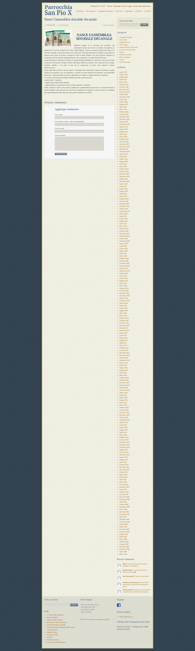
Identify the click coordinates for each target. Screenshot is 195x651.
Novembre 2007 (124, 514)
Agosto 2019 (123, 273)
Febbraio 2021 (124, 228)
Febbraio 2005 (124, 542)
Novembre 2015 (124, 385)
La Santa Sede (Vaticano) (55, 615)
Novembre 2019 (124, 266)
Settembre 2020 (124, 241)
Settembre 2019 (124, 271)
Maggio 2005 (123, 534)
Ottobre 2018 (123, 298)
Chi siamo (79, 11)
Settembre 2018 (124, 301)
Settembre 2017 (124, 330)
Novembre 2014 (124, 415)
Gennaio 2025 (123, 114)
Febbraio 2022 (124, 199)
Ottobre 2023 (123, 149)
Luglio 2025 (123, 99)
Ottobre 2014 (123, 417)
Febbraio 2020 (124, 258)
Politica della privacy (126, 617)
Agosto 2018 (123, 303)
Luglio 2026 (123, 72)
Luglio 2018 (123, 306)
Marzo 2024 (123, 137)
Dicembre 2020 (124, 233)
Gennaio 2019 (123, 291)
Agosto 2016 (123, 363)
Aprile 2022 (123, 194)
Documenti (90, 11)
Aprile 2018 (123, 313)
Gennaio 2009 (123, 504)
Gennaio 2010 (123, 494)
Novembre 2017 (124, 325)
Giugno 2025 (123, 102)
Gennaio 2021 (123, 231)
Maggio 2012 (123, 460)
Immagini (117, 6)
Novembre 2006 (124, 522)
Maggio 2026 (123, 77)
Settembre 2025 (124, 97)
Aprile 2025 (123, 107)
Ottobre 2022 (123, 179)
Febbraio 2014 (124, 437)
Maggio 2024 (123, 132)
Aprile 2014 (123, 432)
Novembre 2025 (124, 92)
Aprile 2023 (123, 164)
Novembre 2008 (124, 507)
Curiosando (123, 40)
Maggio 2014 (123, 430)
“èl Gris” (110, 6)
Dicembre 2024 (124, 117)
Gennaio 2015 (123, 410)
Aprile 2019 (123, 283)
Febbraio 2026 (124, 84)
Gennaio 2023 (123, 171)
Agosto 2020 (123, 243)
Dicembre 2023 (124, 144)
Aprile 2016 (123, 373)
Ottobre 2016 (123, 358)
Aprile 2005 (123, 537)
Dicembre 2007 (124, 512)
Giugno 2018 (123, 308)
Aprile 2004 (123, 552)
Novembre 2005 (124, 532)
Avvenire (49, 637)
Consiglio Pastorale (105, 11)
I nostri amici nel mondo (142, 6)
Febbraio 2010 (124, 492)
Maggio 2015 (123, 400)
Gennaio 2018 (123, 320)
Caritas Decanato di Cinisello (56, 625)
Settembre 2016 (124, 360)
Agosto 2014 (123, 422)
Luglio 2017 (123, 335)
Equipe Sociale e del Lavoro (128, 47)
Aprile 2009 (123, 502)
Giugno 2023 (123, 159)
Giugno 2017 (123, 338)
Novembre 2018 (124, 296)
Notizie (121, 52)
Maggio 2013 (123, 450)
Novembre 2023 (124, 147)
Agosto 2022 (123, 184)
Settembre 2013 (124, 447)
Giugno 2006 (123, 524)
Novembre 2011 (124, 470)
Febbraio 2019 (124, 288)
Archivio (138, 11)
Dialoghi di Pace (124, 42)
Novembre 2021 (124, 206)
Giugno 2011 (123, 477)
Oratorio (118, 11)
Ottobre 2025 (123, 94)
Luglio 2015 (123, 395)
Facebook (119, 605)
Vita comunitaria (64, 25)
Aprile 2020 (123, 253)
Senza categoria (124, 57)
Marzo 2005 (123, 539)
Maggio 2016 (123, 370)
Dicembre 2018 (124, 293)
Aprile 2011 (123, 479)
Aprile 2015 (123, 402)
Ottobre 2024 (123, 122)
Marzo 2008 (123, 509)
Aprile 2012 (123, 462)
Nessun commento (109, 25)
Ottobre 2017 (123, 328)
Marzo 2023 (123, 166)
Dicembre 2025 (124, 89)
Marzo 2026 (123, 82)
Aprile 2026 (123, 79)
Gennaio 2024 (123, 142)
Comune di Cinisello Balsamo (56, 642)
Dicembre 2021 (124, 204)
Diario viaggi (127, 6)
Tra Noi (121, 60)
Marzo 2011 (123, 482)
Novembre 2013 (124, 445)
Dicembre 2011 (124, 467)
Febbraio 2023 (124, 169)
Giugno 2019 (123, 278)
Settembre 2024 (124, 124)
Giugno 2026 (123, 74)
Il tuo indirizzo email (69, 121)
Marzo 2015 (123, 405)
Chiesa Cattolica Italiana (55, 620)
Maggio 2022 (123, 191)
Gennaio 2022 (123, 201)
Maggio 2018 (123, 310)
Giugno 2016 (123, 368)
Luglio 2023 (123, 156)
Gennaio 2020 (123, 261)
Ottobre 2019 (123, 268)
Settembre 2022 (124, 181)
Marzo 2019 (123, 286)
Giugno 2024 (123, 129)
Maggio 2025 (123, 104)
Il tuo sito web (59, 128)
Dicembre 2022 (124, 174)
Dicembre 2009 (124, 497)
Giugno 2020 (123, 248)
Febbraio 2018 (124, 318)
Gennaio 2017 (123, 350)
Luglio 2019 (123, 276)
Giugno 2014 (123, 427)
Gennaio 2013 (123, 452)
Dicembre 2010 (124, 487)
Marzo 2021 (123, 226)
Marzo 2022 (123, 196)
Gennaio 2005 (123, 544)
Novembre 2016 (124, 355)
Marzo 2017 (123, 345)
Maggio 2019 (123, 281)
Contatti (147, 11)
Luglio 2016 (123, 365)
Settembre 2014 (124, 420)
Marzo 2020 (123, 256)
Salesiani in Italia (52, 635)
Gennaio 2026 (123, 87)
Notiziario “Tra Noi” (98, 6)
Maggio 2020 (123, 251)
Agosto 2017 (123, 333)
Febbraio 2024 (124, 139)
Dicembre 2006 (124, 519)
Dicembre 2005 (124, 529)
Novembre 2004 (124, 549)
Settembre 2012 (124, 455)
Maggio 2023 (123, 161)
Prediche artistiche (125, 55)
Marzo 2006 (123, 527)
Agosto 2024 (123, 127)
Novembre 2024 (124, 119)
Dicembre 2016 (124, 353)
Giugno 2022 (123, 189)
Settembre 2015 (124, 390)
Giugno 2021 (123, 219)
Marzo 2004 (123, 554)
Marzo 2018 (123, 315)
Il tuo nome (59, 115)
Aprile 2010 (123, 489)
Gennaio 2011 (123, 484)
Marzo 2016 (123, 375)
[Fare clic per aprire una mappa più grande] (95, 619)
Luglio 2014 (123, 425)
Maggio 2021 (123, 221)
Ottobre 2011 (123, 472)
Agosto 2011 (123, 474)
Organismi (128, 11)
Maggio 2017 (123, 340)
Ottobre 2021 (123, 209)
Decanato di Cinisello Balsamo (57, 622)
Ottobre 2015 (123, 388)
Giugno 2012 (123, 457)
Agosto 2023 (123, 154)
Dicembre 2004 (124, 547)
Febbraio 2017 (124, 348)
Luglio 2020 (123, 246)
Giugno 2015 (123, 397)
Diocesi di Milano (52, 617)
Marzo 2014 (123, 435)
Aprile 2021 (123, 224)
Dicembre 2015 (124, 383)
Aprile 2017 (123, 343)
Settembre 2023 (124, 151)
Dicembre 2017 (124, 323)
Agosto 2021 (123, 214)
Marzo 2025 (123, 109)
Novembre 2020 (124, 236)
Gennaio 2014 (123, 440)
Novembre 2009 (124, 499)
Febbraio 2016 (124, 378)
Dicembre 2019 (124, 263)
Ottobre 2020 (123, 238)
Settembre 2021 (124, 211)
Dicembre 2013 (124, 442)
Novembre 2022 (124, 176)
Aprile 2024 (123, 134)
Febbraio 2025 (124, 112)
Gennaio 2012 (123, 465)
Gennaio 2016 (123, 380)
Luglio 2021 (123, 216)
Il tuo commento (60, 135)
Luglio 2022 (123, 186)
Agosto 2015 (123, 392)
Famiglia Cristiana (52, 640)
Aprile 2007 (123, 517)
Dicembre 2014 (124, 412)
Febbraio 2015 (124, 407)
